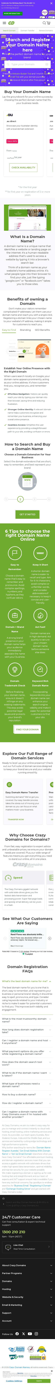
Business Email (21, 1185)
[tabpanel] (27, 385)
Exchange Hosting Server (18, 1189)
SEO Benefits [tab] (42, 330)
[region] (27, 145)
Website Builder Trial (21, 74)
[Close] (52, 1371)
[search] (44, 23)
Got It (39, 1381)
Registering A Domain (40, 1185)
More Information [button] (12, 13)
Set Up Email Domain (22, 1154)
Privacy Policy (34, 1376)
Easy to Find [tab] (9, 330)
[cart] (48, 23)
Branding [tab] (25, 330)
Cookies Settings (14, 1381)
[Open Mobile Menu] (4, 23)
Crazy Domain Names (19, 1367)
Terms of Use (20, 1373)
